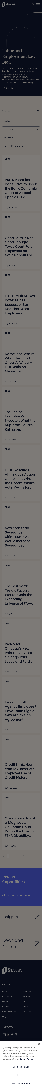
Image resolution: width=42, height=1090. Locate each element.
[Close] (39, 1044)
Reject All (21, 1075)
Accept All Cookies (21, 1083)
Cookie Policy (26, 1059)
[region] (21, 1065)
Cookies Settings (21, 1067)
